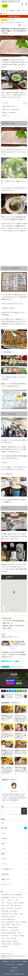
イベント (3, 848)
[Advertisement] (14, 248)
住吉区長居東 (14, 666)
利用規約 (24, 961)
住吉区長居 (18, 908)
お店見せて (4, 838)
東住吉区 (5, 927)
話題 (2, 843)
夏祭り (18, 10)
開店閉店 (14, 938)
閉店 (4, 938)
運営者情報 (20, 964)
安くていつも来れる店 (10, 112)
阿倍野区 (16, 941)
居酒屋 (24, 922)
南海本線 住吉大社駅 (7, 913)
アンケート (4, 864)
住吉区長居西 (14, 911)
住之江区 (10, 902)
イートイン (16, 897)
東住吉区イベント (6, 930)
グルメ (23, 10)
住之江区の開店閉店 (19, 902)
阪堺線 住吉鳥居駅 (7, 941)
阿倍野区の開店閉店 (7, 943)
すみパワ (4, 859)
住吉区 (4, 908)
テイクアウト (11, 900)
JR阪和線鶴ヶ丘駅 (7, 897)
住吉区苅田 (11, 908)
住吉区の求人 (5, 874)
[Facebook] (1, 13)
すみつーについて (16, 961)
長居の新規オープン (7, 935)
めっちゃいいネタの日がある (12, 109)
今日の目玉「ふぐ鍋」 (10, 106)
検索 (2, 806)
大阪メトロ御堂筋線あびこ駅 (9, 919)
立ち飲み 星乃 (14, 60)
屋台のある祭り (16, 924)
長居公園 (16, 935)
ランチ (4, 902)
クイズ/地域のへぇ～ (7, 869)
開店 (9, 938)
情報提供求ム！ (6, 961)
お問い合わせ (14, 967)
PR (7, 10)
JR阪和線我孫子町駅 (7, 894)
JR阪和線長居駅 (18, 894)
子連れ (18, 922)
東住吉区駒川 (16, 930)
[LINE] (19, 683)
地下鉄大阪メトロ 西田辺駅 (9, 916)
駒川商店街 (5, 946)
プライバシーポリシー (11, 964)
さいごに (7, 115)
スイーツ (4, 900)
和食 (22, 913)
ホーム (3, 10)
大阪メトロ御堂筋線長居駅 (8, 922)
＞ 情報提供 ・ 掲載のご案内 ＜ (14, 16)
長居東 (22, 935)
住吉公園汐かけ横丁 (17, 905)
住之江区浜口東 (6, 905)
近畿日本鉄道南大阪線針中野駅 (9, 932)
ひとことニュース (6, 884)
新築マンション (5, 879)
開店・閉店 (12, 10)
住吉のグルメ (4, 19)
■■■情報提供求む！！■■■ (10, 661)
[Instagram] (6, 13)
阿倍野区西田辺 (17, 943)
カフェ (22, 897)
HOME (3, 953)
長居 (20, 932)
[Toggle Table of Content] (23, 103)
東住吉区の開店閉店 (14, 927)
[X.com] (3, 13)
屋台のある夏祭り (6, 924)
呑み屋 (21, 666)
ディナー (19, 900)
